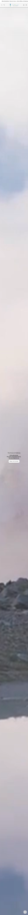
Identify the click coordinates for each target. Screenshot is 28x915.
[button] (1, 5)
